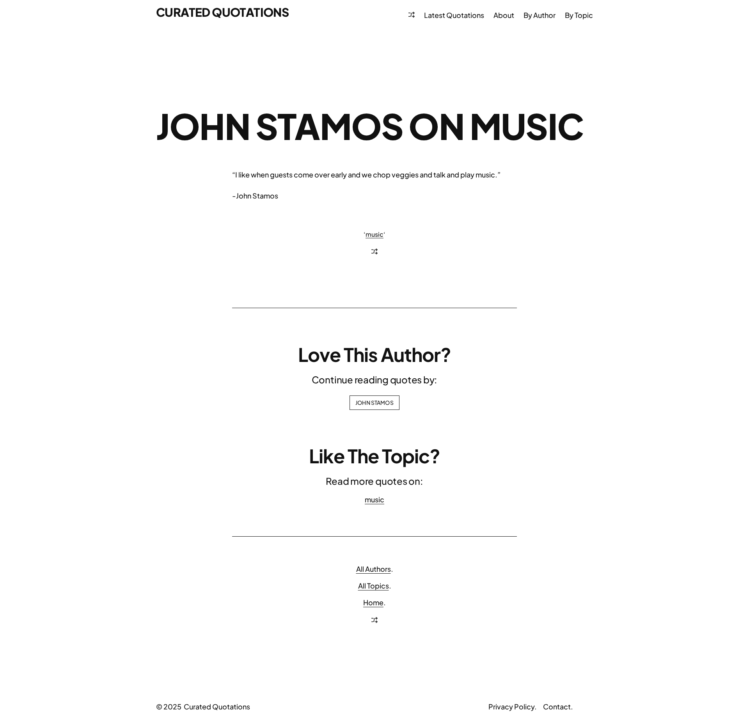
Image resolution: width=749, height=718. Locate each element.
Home (373, 602)
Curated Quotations (222, 12)
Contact (557, 706)
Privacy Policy (511, 706)
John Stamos (374, 402)
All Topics (373, 585)
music (374, 234)
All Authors (373, 568)
